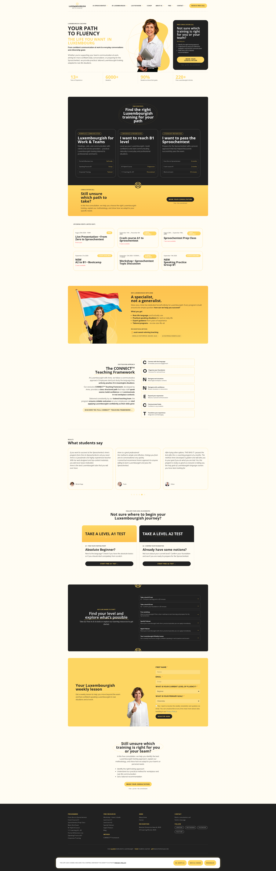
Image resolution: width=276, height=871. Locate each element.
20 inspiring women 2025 (171, 336)
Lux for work (136, 6)
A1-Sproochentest (99, 6)
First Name (161, 667)
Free (169, 6)
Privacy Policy (171, 711)
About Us (159, 6)
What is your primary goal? (170, 696)
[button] (131, 494)
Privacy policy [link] (120, 863)
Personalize (210, 863)
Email (158, 677)
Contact (180, 6)
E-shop (149, 6)
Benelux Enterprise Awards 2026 (144, 336)
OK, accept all (180, 863)
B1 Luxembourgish (118, 6)
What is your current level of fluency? (176, 686)
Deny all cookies (195, 863)
